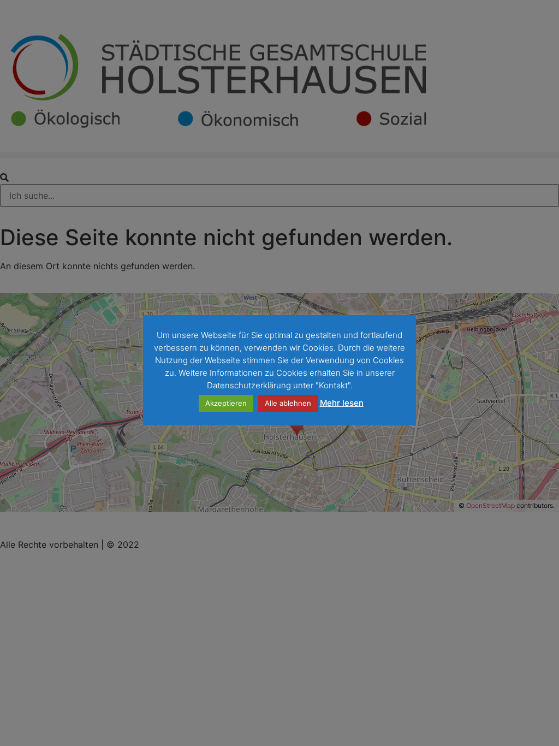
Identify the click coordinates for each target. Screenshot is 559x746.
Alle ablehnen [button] (288, 403)
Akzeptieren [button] (226, 403)
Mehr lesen (342, 403)
